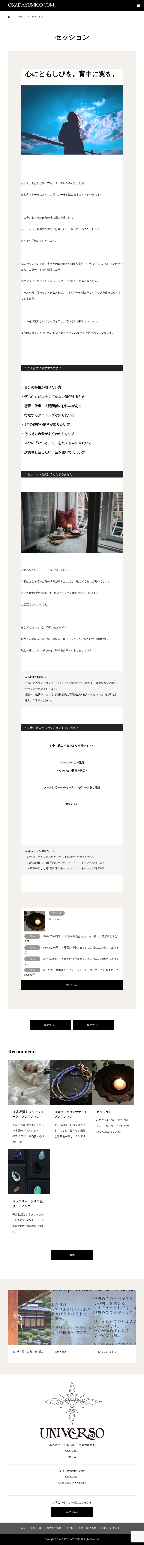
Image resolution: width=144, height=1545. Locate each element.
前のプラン (50, 1025)
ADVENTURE (54, 1528)
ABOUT (25, 1528)
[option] (43, 1326)
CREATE (38, 1528)
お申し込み (72, 985)
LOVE (69, 1528)
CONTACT (72, 1511)
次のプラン (93, 1025)
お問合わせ (116, 1528)
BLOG (103, 1528)
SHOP (72, 1255)
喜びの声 (91, 1528)
